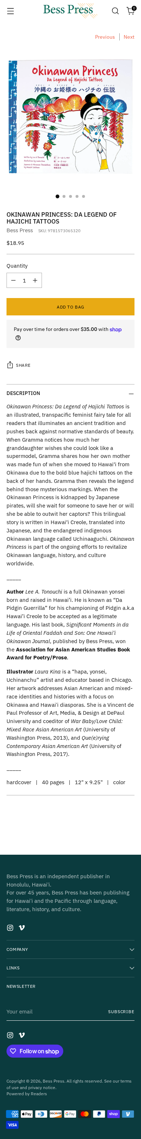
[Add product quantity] (35, 280)
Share (23, 365)
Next (129, 37)
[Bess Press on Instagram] (11, 929)
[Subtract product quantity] (13, 280)
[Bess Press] (70, 10)
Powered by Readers (27, 1093)
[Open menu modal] (10, 11)
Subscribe (121, 1011)
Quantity (17, 265)
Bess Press (20, 230)
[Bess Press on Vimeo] (22, 929)
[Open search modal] (115, 11)
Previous (105, 37)
